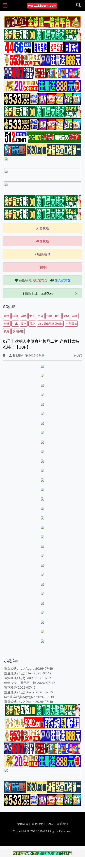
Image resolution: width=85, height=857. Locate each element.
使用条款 (22, 823)
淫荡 (74, 316)
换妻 (6, 331)
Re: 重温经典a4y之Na (19, 697)
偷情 (6, 316)
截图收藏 (33, 280)
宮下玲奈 (10, 687)
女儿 (32, 316)
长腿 (6, 323)
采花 (32, 323)
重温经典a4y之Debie (19, 702)
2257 (49, 823)
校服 (15, 316)
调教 (23, 316)
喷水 (23, 323)
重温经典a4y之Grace (19, 692)
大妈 (66, 316)
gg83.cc (47, 293)
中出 (15, 323)
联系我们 (62, 823)
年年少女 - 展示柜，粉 (20, 683)
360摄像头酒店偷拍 (50, 323)
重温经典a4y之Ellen (18, 673)
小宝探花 (71, 323)
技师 (49, 316)
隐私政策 (37, 823)
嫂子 (57, 316)
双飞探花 (18, 331)
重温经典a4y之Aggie (19, 668)
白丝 (40, 316)
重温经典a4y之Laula (19, 678)
